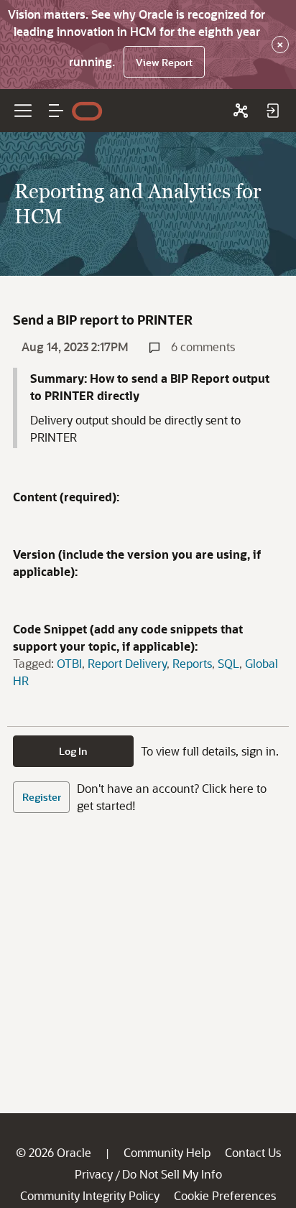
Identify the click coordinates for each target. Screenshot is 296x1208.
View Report (164, 62)
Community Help (167, 1152)
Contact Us (253, 1152)
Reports (192, 663)
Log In (73, 751)
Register (41, 797)
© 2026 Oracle (53, 1152)
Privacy (94, 1173)
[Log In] (272, 110)
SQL (228, 663)
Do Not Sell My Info (172, 1173)
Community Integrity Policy (89, 1195)
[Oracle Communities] (240, 110)
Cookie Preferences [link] (225, 1195)
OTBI (69, 663)
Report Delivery (127, 663)
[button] (56, 110)
